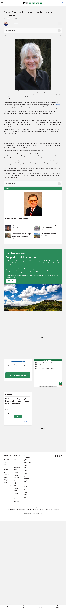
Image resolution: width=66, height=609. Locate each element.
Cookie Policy (55, 508)
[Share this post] (59, 30)
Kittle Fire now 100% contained (48, 233)
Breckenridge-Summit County (27, 464)
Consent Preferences (11, 509)
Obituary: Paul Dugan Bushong (16, 218)
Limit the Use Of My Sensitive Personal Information (47, 509)
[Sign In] (62, 3)
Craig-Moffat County (25, 469)
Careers (14, 508)
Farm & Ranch (5, 481)
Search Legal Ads (6, 478)
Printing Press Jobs (26, 496)
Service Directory (6, 468)
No (8, 410)
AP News (16, 484)
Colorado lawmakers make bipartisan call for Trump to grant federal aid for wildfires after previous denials (21, 235)
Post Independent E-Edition (17, 487)
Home (23, 607)
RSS (15, 482)
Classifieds (6, 459)
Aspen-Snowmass (26, 459)
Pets (5, 471)
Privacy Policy (27, 508)
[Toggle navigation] (2, 3)
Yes (8, 406)
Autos (5, 461)
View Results (27, 421)
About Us (8, 508)
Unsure (9, 413)
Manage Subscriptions (18, 376)
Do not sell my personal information (16, 499)
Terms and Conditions (37, 508)
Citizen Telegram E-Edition (16, 492)
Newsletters (16, 475)
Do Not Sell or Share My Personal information (33, 511)
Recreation (6, 484)
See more (57, 241)
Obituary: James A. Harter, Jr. (19, 226)
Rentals (5, 466)
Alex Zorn (11, 23)
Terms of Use (20, 508)
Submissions (17, 467)
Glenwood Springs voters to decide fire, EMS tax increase (50, 226)
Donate (10, 281)
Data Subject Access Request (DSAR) (25, 509)
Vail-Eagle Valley (26, 485)
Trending (40, 607)
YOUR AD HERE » (42, 314)
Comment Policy (47, 508)
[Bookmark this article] (60, 23)
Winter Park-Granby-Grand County (26, 491)
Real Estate (5, 463)
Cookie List (16, 495)
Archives (16, 474)
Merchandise (7, 473)
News (5, 18)
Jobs (5, 458)
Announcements (7, 486)
